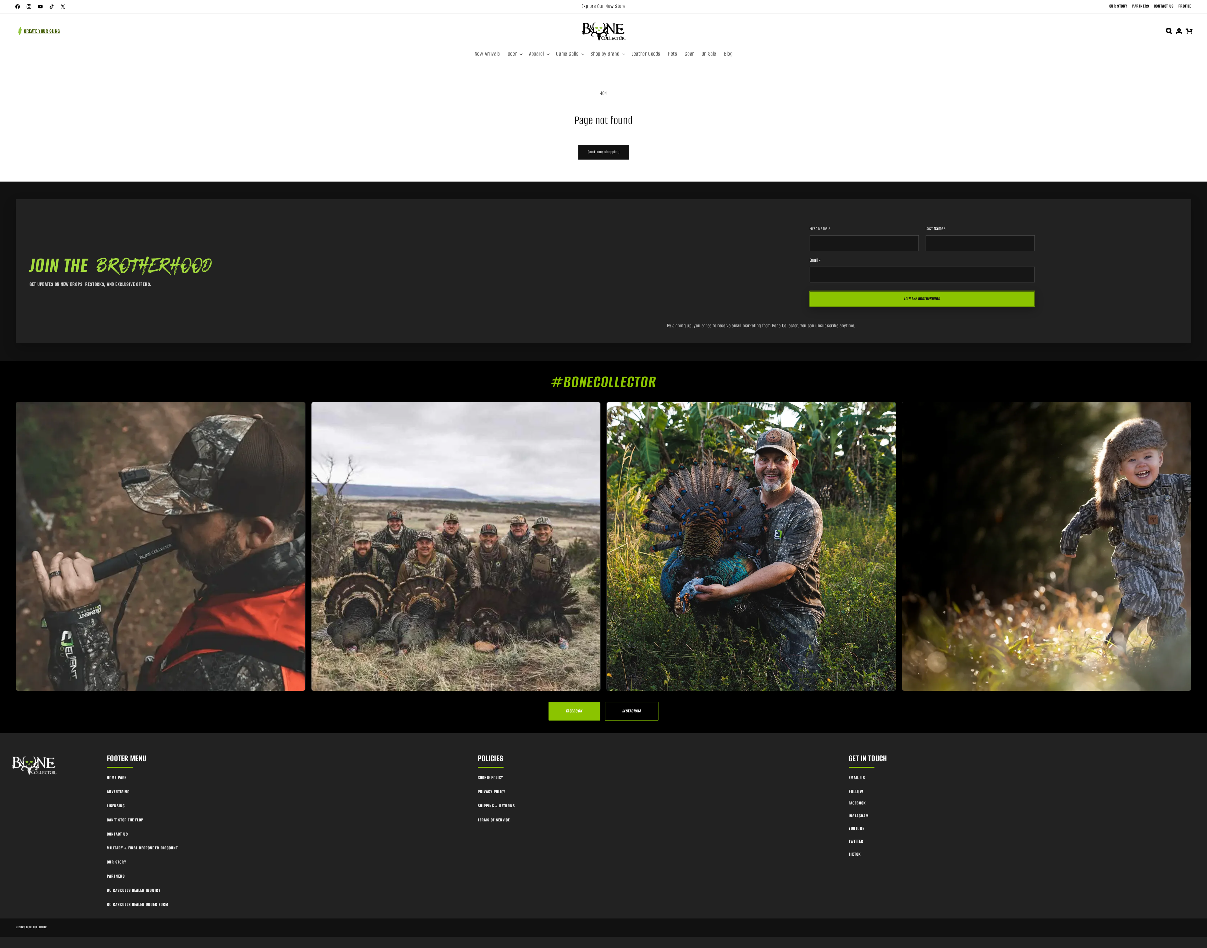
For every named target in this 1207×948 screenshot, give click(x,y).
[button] (514, 54)
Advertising (118, 792)
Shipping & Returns (496, 806)
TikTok (855, 854)
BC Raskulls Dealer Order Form (137, 904)
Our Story (1118, 6)
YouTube (856, 828)
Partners (1140, 6)
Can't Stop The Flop (125, 820)
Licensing (116, 806)
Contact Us (1164, 6)
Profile (1184, 6)
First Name (820, 229)
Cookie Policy (490, 778)
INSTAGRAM (631, 711)
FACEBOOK (574, 711)
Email (815, 260)
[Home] (34, 765)
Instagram (859, 816)
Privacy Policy (491, 792)
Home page (116, 778)
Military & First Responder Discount (142, 848)
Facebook (857, 803)
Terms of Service (494, 820)
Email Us (857, 778)
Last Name (935, 229)
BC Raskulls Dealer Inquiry (134, 890)
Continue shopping (604, 152)
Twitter (856, 841)
